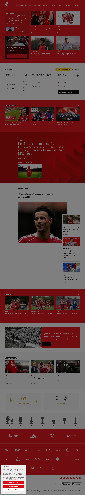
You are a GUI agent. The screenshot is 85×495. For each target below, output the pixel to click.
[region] (13, 479)
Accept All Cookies (13, 482)
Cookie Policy (16, 479)
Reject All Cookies (13, 486)
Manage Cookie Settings (13, 489)
